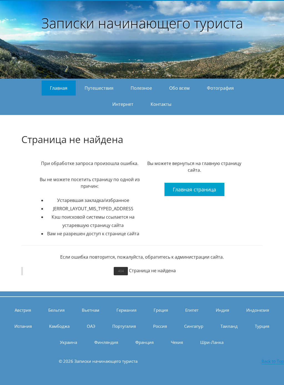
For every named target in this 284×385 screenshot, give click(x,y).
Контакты (161, 104)
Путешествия (99, 88)
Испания (23, 326)
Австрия (23, 310)
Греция (161, 310)
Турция (262, 326)
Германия (126, 310)
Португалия (124, 326)
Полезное (141, 88)
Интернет (122, 104)
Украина (68, 342)
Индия (222, 310)
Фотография (220, 88)
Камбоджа (59, 326)
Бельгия (56, 310)
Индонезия (257, 310)
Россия (160, 326)
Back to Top (273, 361)
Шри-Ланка (212, 342)
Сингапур (193, 326)
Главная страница (194, 189)
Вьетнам (90, 310)
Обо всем (179, 88)
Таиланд (229, 326)
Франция (144, 342)
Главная (58, 88)
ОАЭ (91, 326)
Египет (192, 310)
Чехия (177, 342)
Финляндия (106, 342)
